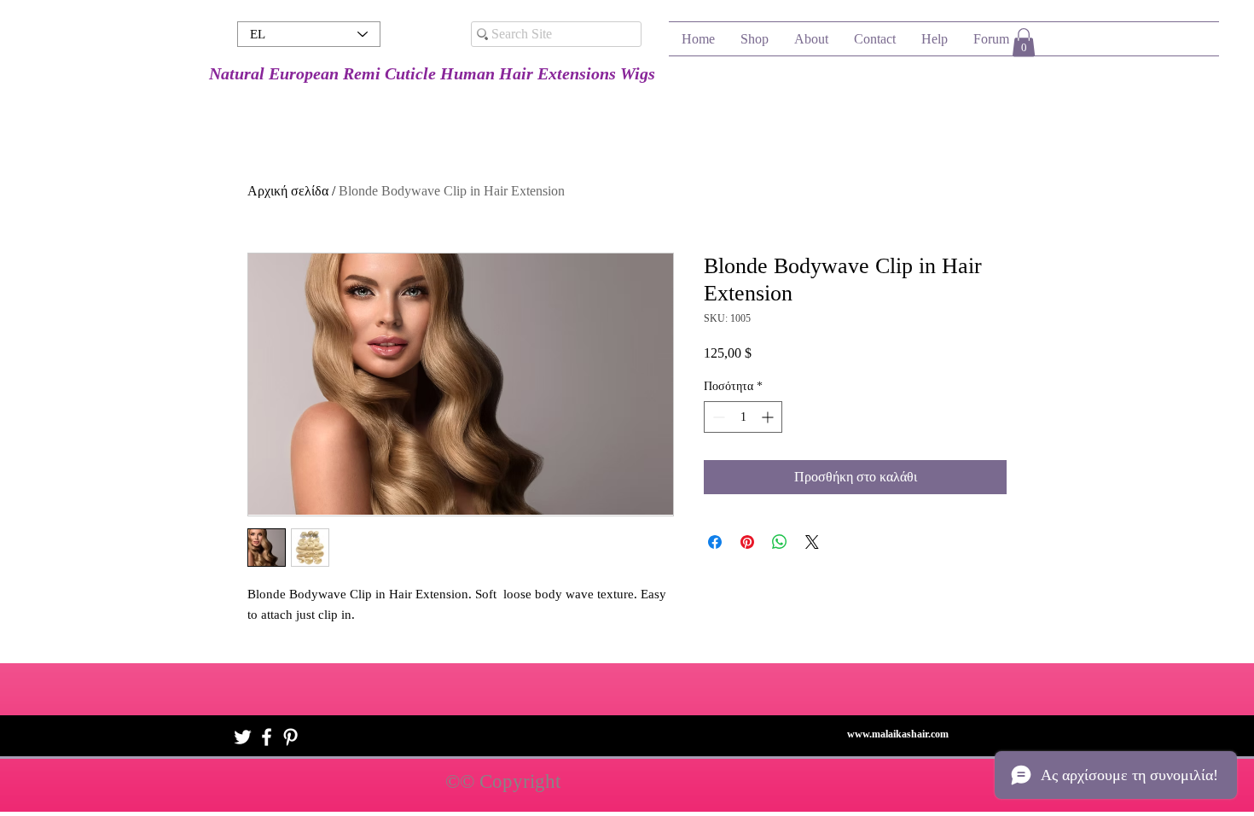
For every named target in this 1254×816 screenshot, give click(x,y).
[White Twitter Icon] (242, 737)
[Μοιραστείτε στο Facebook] (715, 542)
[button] (1024, 42)
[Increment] (769, 417)
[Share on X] (812, 542)
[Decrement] (717, 417)
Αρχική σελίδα (287, 191)
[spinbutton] (743, 417)
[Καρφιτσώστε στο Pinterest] (747, 542)
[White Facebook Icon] (266, 737)
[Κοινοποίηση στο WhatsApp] (779, 542)
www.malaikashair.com (898, 734)
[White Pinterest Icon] (290, 737)
